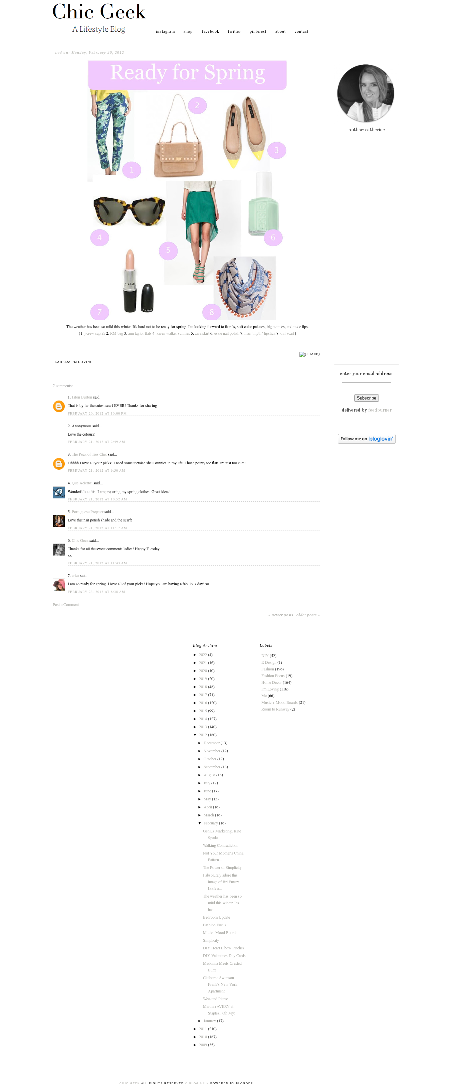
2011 (203, 1028)
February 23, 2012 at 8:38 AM (96, 591)
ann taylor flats (140, 333)
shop (189, 31)
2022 (203, 654)
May (208, 798)
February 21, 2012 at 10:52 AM (97, 499)
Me (264, 695)
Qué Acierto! (82, 482)
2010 (203, 1036)
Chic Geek (80, 540)
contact (301, 31)
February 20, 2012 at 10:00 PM (97, 413)
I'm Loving (82, 362)
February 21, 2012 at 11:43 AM (97, 563)
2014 (203, 718)
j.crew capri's (94, 333)
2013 (203, 726)
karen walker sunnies (173, 333)
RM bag (116, 333)
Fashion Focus (214, 924)
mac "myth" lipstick (259, 333)
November (212, 750)
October (210, 758)
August (210, 774)
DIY (265, 655)
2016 (203, 702)
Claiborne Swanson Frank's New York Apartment (220, 984)
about (280, 31)
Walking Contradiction (220, 845)
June (208, 790)
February (211, 822)
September (212, 766)
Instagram (165, 31)
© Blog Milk (197, 1083)
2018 (203, 686)
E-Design (268, 662)
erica (75, 575)
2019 (203, 678)
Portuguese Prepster (87, 511)
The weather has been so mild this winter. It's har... (222, 902)
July (207, 782)
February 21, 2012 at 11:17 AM (97, 527)
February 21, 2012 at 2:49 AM (96, 441)
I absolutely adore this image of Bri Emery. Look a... (221, 881)
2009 (203, 1044)
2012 (203, 734)
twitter (234, 31)
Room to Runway (275, 709)
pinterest (258, 31)
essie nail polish (226, 333)
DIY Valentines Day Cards (224, 955)
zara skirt (202, 333)
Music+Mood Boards (220, 932)
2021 (203, 662)
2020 (203, 670)
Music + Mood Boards (279, 702)
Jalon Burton (82, 397)
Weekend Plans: (215, 998)
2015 (203, 710)
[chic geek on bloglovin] (367, 442)
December (212, 742)
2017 (203, 694)
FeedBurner (380, 410)
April (208, 806)
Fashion (267, 668)
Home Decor (271, 682)
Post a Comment (66, 604)
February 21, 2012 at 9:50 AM (96, 470)
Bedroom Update (216, 917)
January (210, 1020)
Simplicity (211, 940)
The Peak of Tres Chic (89, 454)
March (209, 814)
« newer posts (280, 614)
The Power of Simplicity (222, 867)
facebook (211, 31)
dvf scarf (287, 333)
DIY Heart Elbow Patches (223, 947)
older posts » (308, 614)
